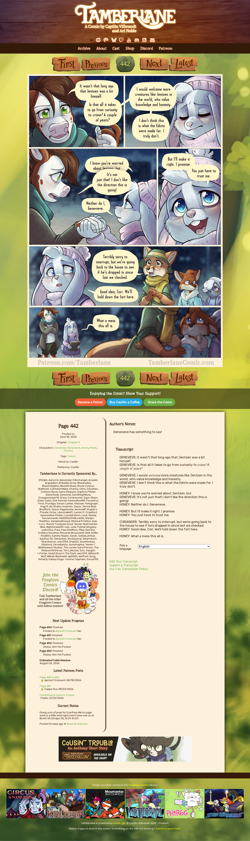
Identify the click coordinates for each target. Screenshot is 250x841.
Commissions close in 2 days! (57, 695)
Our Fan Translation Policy (128, 569)
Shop (130, 48)
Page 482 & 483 (49, 677)
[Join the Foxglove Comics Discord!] (137, 40)
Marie (93, 447)
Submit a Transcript (123, 565)
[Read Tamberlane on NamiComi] (106, 40)
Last (183, 64)
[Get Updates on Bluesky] (113, 40)
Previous (95, 64)
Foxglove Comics (139, 785)
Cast (116, 48)
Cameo (71, 456)
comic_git (119, 823)
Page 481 (45, 686)
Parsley (68, 450)
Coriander (60, 447)
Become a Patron (90, 402)
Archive (84, 48)
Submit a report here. (168, 828)
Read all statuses (77, 723)
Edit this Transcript (123, 561)
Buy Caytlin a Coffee (125, 402)
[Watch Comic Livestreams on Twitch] (121, 40)
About (101, 48)
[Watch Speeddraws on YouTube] (129, 40)
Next (154, 64)
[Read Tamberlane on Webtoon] (98, 40)
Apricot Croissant (66, 630)
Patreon (165, 48)
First (66, 64)
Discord (146, 48)
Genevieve (73, 447)
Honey (85, 447)
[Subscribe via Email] (152, 40)
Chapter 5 (74, 442)
